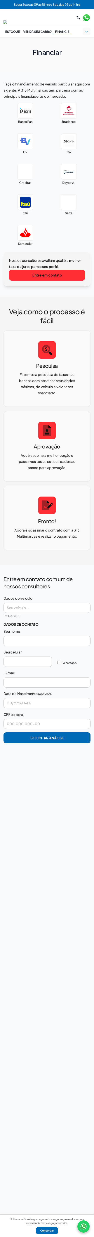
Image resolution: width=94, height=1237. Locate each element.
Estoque (12, 31)
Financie (62, 31)
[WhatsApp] (83, 1226)
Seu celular (12, 652)
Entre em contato (47, 275)
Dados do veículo (17, 598)
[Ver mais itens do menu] (87, 31)
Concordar (47, 1230)
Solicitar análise (47, 738)
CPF (6, 714)
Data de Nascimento (20, 693)
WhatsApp (86, 17)
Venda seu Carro (37, 31)
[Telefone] (78, 18)
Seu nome (11, 631)
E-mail (9, 673)
